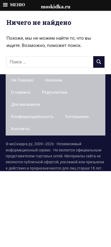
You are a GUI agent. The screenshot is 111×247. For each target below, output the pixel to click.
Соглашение (77, 116)
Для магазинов (25, 104)
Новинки (53, 80)
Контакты (20, 128)
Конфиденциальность (32, 116)
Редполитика (54, 92)
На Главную (22, 80)
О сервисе (20, 92)
